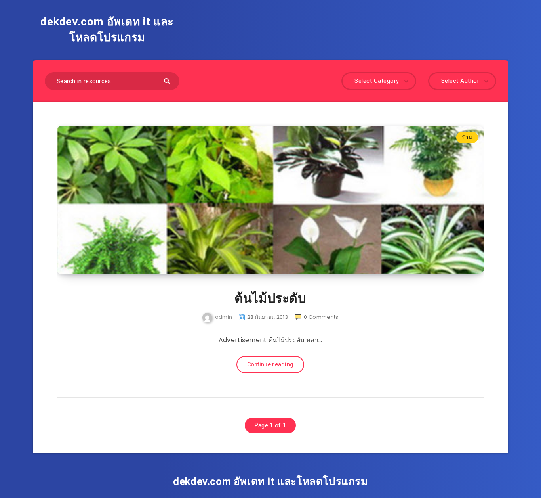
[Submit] (167, 80)
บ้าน (467, 137)
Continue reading (270, 364)
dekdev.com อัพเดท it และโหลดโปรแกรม (107, 29)
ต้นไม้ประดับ (270, 298)
